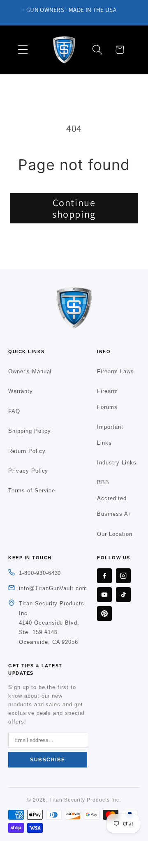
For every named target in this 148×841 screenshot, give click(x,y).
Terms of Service (31, 490)
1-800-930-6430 (40, 573)
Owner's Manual (29, 371)
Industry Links (116, 463)
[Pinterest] (104, 613)
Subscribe (47, 760)
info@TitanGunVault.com (53, 588)
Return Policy (26, 451)
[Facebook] (104, 575)
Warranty (20, 391)
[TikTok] (123, 594)
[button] (23, 50)
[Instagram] (123, 575)
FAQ (14, 411)
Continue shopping (74, 208)
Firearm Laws (115, 371)
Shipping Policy (29, 431)
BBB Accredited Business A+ (114, 498)
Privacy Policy (28, 471)
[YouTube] (104, 594)
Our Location (114, 534)
